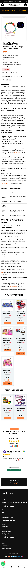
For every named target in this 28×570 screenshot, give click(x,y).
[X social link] (10, 80)
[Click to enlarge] (5, 37)
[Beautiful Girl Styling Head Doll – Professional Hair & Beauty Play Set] (7, 332)
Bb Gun (3, 543)
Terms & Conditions (6, 531)
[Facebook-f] (11, 483)
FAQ (3, 512)
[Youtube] (17, 483)
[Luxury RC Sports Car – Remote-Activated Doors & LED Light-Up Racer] (20, 400)
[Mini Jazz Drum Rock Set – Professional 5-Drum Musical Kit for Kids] (20, 332)
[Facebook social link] (7, 80)
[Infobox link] (14, 497)
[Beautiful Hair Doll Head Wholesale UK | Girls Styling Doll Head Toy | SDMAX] (7, 362)
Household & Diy (5, 545)
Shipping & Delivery (6, 534)
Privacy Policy (5, 529)
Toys (3, 540)
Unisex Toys (17, 152)
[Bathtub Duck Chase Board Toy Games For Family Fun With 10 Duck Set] (7, 305)
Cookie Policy (5, 526)
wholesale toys (14, 286)
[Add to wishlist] (11, 301)
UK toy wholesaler (16, 250)
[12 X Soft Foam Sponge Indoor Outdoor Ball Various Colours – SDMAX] (7, 400)
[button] (20, 353)
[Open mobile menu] (2, 4)
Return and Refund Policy (7, 517)
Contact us (4, 514)
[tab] (5, 86)
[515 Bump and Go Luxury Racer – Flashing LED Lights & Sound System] (20, 305)
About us (4, 509)
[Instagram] (14, 483)
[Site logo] (14, 5)
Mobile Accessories (6, 548)
